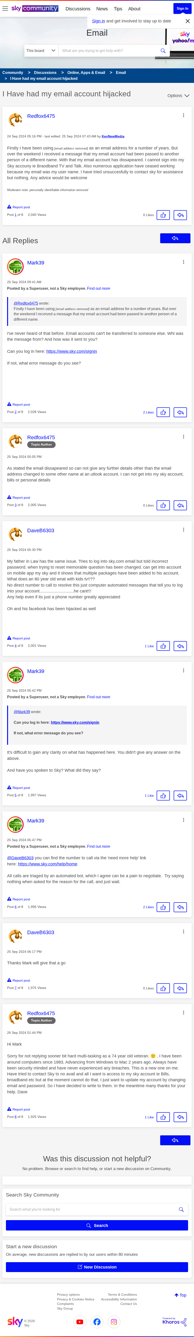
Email (97, 33)
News (102, 8)
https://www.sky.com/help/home (47, 864)
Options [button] (175, 95)
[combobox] (109, 51)
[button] (183, 115)
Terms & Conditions (122, 1294)
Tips (118, 8)
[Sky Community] (35, 8)
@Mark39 (22, 712)
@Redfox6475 (26, 303)
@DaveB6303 (20, 858)
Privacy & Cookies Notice (75, 1299)
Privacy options (68, 1294)
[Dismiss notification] (188, 21)
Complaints (65, 1304)
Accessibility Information (119, 1299)
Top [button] (183, 1295)
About (134, 8)
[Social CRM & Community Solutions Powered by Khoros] (174, 1321)
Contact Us (128, 1304)
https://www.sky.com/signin (71, 351)
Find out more (98, 288)
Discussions (78, 8)
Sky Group (65, 1308)
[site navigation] (5, 8)
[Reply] (180, 215)
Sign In (182, 8)
